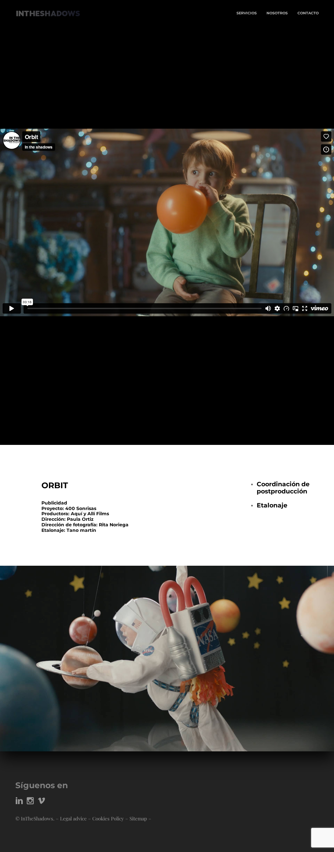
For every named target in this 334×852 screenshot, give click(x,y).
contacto (308, 13)
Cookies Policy (108, 818)
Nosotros (277, 13)
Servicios (246, 13)
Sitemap (138, 818)
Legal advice (73, 818)
